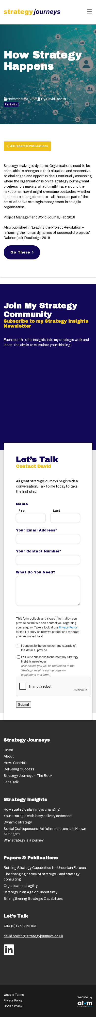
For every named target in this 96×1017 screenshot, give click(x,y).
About (9, 756)
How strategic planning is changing (32, 809)
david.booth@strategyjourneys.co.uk (33, 936)
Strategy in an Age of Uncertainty (30, 892)
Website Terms (14, 995)
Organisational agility (21, 886)
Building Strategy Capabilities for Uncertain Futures (45, 868)
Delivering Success (19, 769)
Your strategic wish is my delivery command (38, 816)
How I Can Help (16, 763)
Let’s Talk (11, 782)
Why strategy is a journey (24, 840)
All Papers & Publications (28, 146)
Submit (23, 704)
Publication (11, 104)
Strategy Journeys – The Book (28, 776)
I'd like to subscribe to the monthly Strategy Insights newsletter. (49, 659)
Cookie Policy (13, 1006)
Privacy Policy (68, 627)
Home (8, 750)
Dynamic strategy (18, 822)
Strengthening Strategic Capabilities (33, 898)
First (22, 510)
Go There (20, 252)
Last (56, 510)
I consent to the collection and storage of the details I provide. (48, 648)
